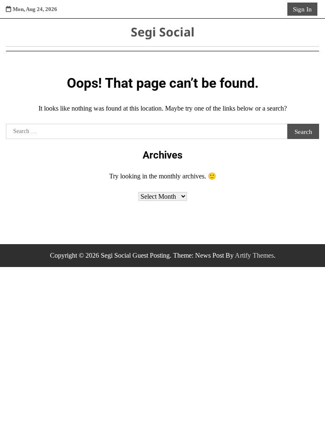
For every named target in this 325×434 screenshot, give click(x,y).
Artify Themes (254, 255)
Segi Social (163, 32)
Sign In (302, 9)
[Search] (279, 9)
